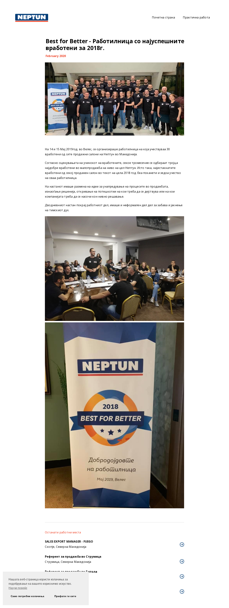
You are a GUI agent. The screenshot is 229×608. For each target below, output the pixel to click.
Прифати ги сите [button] (65, 596)
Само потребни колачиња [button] (27, 596)
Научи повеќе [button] (18, 588)
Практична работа (196, 17)
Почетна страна (163, 17)
